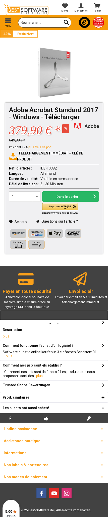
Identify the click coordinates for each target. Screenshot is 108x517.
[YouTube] (54, 493)
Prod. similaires (16, 397)
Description (12, 330)
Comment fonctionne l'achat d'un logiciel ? (38, 345)
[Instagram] (67, 493)
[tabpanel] (27, 292)
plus (6, 336)
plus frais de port (39, 147)
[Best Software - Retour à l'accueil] (27, 9)
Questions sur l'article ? (59, 221)
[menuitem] (8, 22)
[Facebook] (41, 493)
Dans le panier (68, 197)
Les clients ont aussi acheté (26, 408)
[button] (60, 208)
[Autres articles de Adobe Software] (86, 126)
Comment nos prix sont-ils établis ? (32, 365)
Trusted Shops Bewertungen (26, 385)
